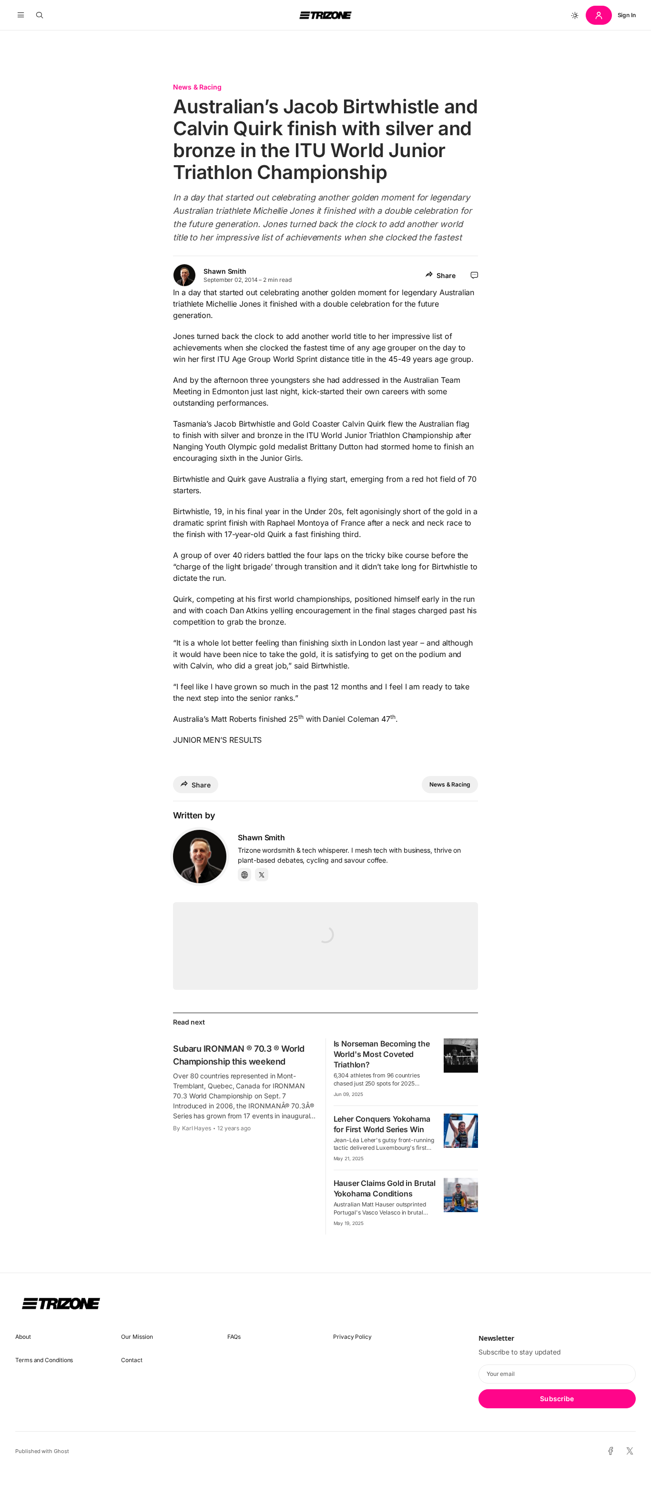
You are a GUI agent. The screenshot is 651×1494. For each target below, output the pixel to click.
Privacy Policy (352, 1336)
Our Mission (137, 1336)
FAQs (234, 1336)
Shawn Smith (224, 271)
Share (446, 275)
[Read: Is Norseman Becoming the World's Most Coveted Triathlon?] (461, 1055)
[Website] (244, 874)
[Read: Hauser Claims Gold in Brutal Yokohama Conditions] (461, 1195)
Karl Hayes (196, 1128)
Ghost (61, 1451)
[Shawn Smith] (199, 856)
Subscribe (557, 1398)
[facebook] (610, 1451)
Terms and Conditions (44, 1360)
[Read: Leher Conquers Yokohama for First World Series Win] (461, 1131)
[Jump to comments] (474, 275)
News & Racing (197, 87)
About (23, 1336)
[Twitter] (261, 874)
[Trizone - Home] (325, 15)
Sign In (627, 15)
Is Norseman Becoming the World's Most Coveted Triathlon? (382, 1054)
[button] (20, 15)
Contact (131, 1360)
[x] (630, 1451)
